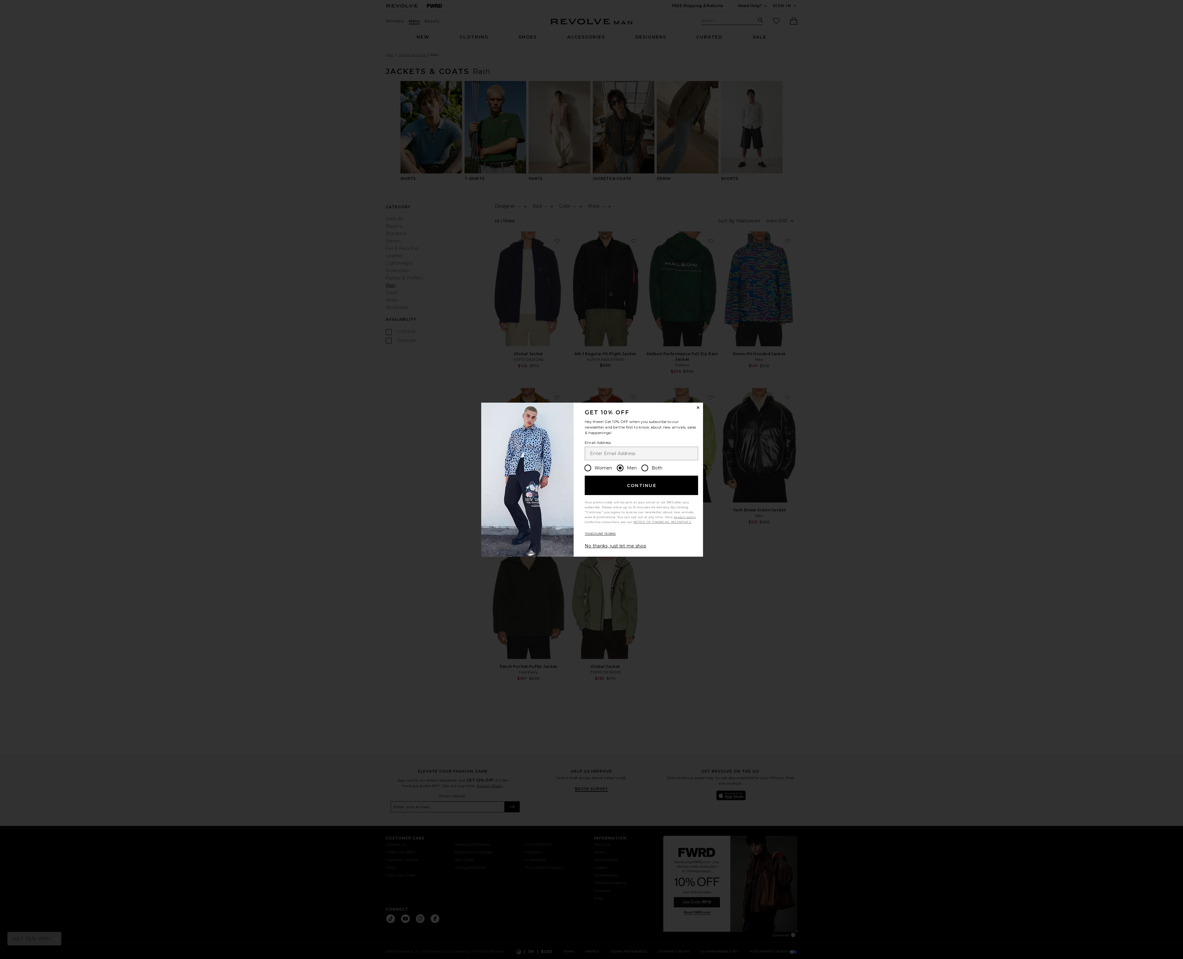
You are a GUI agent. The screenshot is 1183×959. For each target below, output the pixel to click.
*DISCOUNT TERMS (600, 534)
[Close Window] (698, 407)
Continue (642, 485)
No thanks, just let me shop (615, 546)
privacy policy (685, 517)
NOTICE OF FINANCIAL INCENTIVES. (662, 522)
